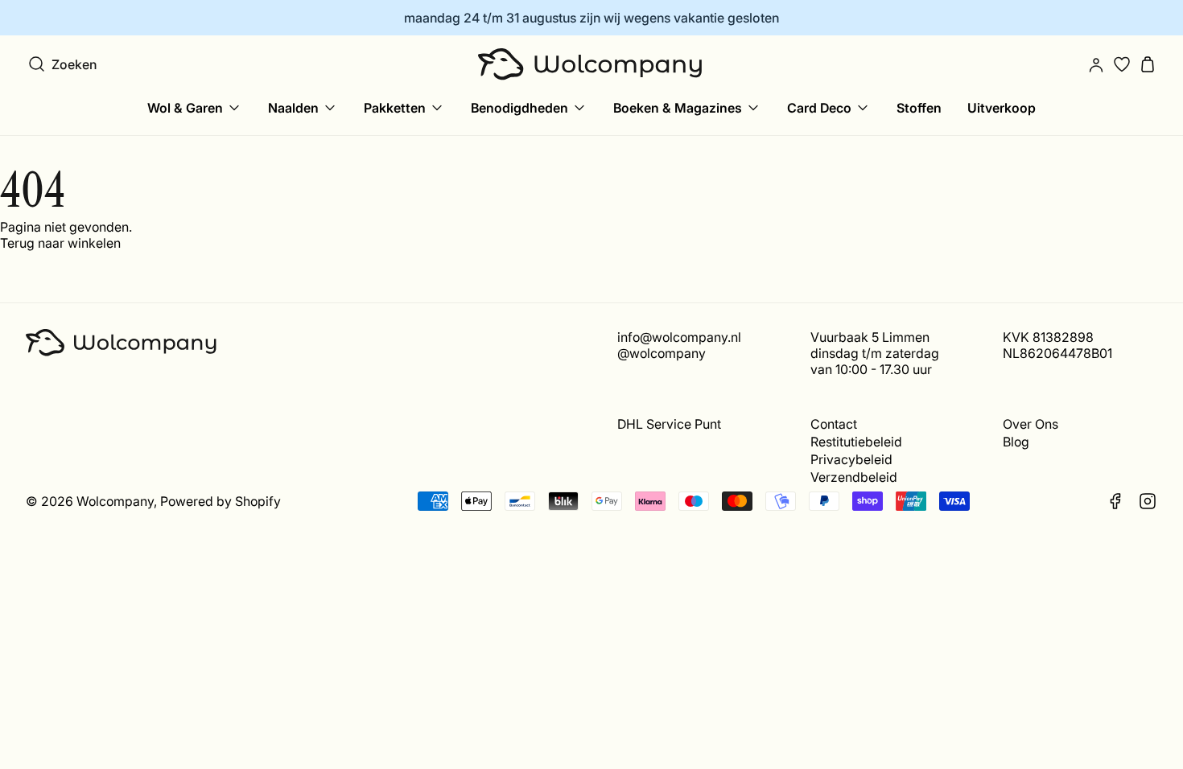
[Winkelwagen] (1147, 64)
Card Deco (819, 108)
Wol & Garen (185, 108)
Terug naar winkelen (60, 243)
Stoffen (919, 108)
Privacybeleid (851, 459)
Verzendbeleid (853, 477)
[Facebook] (1115, 501)
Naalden (293, 108)
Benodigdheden (519, 108)
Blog (1016, 442)
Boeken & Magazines (677, 108)
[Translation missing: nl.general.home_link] (591, 64)
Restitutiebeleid (856, 442)
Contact (833, 424)
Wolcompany (115, 501)
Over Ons (1030, 424)
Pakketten (395, 108)
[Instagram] (1147, 501)
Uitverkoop (1001, 108)
